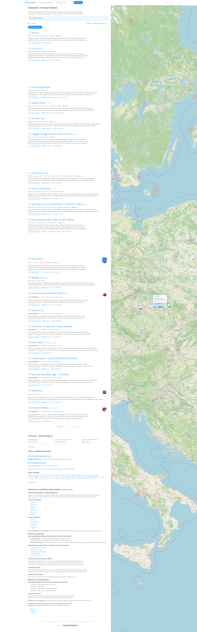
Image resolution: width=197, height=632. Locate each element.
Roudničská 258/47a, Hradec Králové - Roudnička (41, 36)
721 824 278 (68, 231)
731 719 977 (63, 97)
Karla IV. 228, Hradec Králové (51, 329)
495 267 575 (59, 402)
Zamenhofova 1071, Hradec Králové (53, 313)
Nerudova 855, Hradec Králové (37, 280)
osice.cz (46, 272)
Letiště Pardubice (35, 554)
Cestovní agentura (53, 497)
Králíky (96, 475)
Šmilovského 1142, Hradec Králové (53, 378)
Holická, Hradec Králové (35, 394)
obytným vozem (44, 561)
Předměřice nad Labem (41, 479)
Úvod (42, 622)
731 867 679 (59, 128)
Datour (33, 508)
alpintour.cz (47, 305)
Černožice (36, 475)
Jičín (41, 459)
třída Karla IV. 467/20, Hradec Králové (38, 106)
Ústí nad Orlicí (53, 466)
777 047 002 (57, 321)
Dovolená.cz (34, 523)
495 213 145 (58, 337)
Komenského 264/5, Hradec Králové (38, 51)
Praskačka (31, 479)
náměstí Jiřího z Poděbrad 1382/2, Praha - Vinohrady (42, 207)
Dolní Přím (43, 475)
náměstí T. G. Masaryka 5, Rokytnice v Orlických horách (43, 191)
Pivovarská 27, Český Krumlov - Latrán (39, 137)
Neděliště (68, 477)
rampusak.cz (48, 198)
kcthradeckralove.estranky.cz (52, 231)
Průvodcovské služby (61, 443)
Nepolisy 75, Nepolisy (34, 90)
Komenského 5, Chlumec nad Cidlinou (54, 411)
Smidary (73, 479)
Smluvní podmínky (51, 622)
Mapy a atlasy (86, 441)
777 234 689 (56, 60)
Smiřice (79, 479)
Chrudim (31, 466)
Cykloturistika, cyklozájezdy (89, 439)
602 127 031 (59, 214)
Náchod (46, 459)
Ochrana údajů (83, 622)
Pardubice (38, 466)
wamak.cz (47, 288)
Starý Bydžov (86, 479)
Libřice (53, 477)
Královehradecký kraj (40, 456)
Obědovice (96, 477)
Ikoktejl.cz (33, 612)
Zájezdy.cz (33, 525)
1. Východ (156, 296)
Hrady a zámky (32, 441)
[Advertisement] (68, 73)
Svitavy (45, 466)
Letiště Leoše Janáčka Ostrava (39, 552)
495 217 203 (47, 385)
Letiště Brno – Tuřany (36, 549)
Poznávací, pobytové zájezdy (36, 443)
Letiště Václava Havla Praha (38, 547)
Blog (80, 626)
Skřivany (68, 479)
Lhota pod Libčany (33, 477)
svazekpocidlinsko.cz (50, 97)
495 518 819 (47, 353)
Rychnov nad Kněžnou (57, 459)
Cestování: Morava (52, 469)
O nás (69, 622)
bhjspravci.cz (48, 214)
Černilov (30, 475)
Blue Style (33, 504)
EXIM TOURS (34, 510)
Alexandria (34, 502)
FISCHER (33, 514)
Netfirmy (32, 3)
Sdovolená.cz (34, 527)
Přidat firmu (61, 622)
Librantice (48, 477)
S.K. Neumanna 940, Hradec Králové (53, 297)
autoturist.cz (48, 337)
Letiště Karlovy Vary (36, 556)
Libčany (41, 477)
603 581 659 (47, 421)
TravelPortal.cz (35, 521)
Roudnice (52, 479)
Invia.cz (33, 519)
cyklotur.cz (47, 183)
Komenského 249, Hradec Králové (52, 345)
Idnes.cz (33, 608)
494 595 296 (58, 198)
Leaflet (185, 5)
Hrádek (78, 475)
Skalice (63, 479)
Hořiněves (62, 475)
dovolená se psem (37, 597)
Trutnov (68, 459)
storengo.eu (47, 146)
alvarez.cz (47, 321)
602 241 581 (47, 43)
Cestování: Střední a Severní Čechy (37, 469)
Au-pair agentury (33, 439)
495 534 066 (56, 369)
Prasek (102, 477)
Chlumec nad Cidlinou (87, 475)
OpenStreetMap (191, 5)
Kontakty (75, 622)
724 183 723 (56, 272)
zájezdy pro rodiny (47, 570)
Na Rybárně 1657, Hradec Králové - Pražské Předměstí (43, 222)
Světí (97, 479)
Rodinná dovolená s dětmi (89, 443)
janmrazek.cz (48, 402)
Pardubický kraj (37, 462)
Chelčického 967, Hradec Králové (52, 361)
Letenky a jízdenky (60, 441)
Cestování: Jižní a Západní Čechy (65, 469)
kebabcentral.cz (48, 113)
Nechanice (75, 477)
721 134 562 (57, 183)
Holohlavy (55, 475)
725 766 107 (60, 113)
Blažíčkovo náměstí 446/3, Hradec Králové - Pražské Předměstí (45, 176)
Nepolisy (81, 477)
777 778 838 (57, 288)
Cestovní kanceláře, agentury (63, 439)
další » (77, 426)
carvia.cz (46, 60)
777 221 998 (58, 305)
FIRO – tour (34, 512)
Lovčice (58, 477)
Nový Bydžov (88, 477)
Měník (63, 477)
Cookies (92, 622)
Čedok (32, 506)
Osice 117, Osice (33, 262)
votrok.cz (47, 369)
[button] (160, 305)
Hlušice (49, 475)
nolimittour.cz (48, 128)
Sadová (58, 479)
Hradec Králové (33, 459)
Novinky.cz (34, 610)
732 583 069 (58, 146)
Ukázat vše (31, 447)
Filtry (106, 23)
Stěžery (93, 479)
